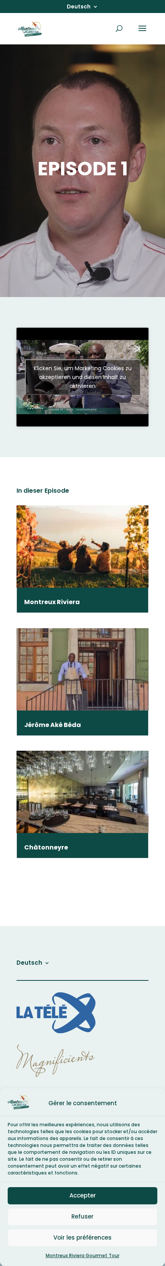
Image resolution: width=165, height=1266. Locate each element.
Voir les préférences (82, 1237)
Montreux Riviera (52, 602)
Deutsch (79, 7)
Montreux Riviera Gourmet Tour (82, 1255)
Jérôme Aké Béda (52, 724)
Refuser (82, 1216)
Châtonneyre (46, 847)
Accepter (82, 1195)
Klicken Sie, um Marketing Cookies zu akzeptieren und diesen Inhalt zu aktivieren (83, 377)
